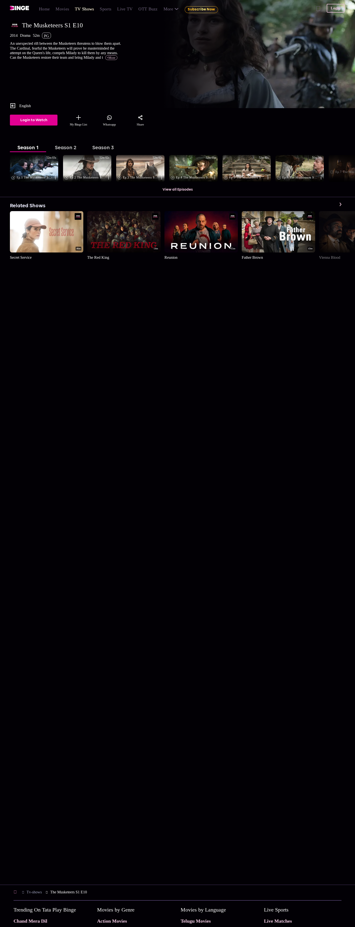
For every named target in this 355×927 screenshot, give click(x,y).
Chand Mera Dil (30, 921)
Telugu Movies (196, 921)
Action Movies (112, 921)
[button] (36, 169)
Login (335, 8)
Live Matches (278, 921)
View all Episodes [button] (178, 190)
